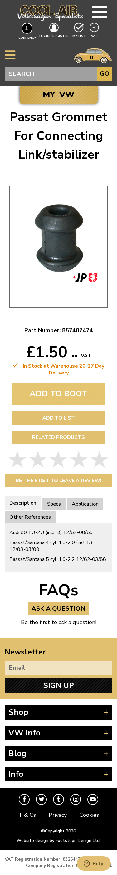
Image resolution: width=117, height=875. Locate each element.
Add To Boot (58, 393)
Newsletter (25, 652)
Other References (30, 517)
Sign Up (58, 685)
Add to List (58, 418)
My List (79, 36)
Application (85, 504)
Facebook (24, 799)
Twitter (41, 799)
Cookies (89, 815)
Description (22, 503)
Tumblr (58, 799)
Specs (54, 504)
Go (105, 73)
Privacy (58, 815)
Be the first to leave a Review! (58, 480)
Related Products (58, 437)
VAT (95, 35)
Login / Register (54, 36)
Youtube (92, 799)
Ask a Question (58, 608)
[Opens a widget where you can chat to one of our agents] (93, 864)
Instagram (75, 799)
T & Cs (27, 815)
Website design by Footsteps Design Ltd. (58, 840)
